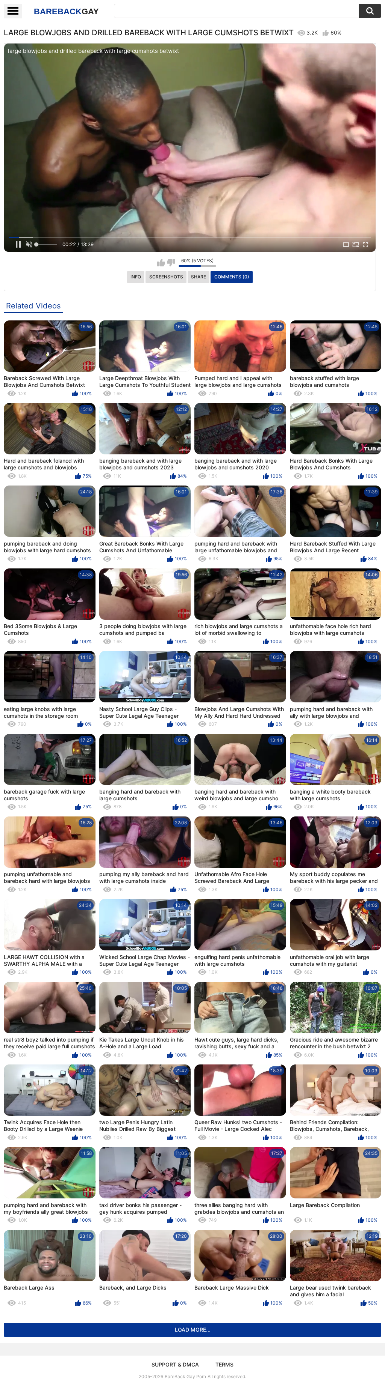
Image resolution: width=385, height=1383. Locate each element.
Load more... (193, 1329)
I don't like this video (171, 262)
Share (198, 277)
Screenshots (166, 277)
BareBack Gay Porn (185, 1376)
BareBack (66, 11)
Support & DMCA (175, 1364)
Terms (224, 1364)
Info (135, 277)
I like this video (161, 262)
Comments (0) (231, 277)
